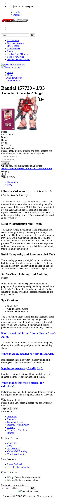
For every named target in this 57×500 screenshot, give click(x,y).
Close (14, 408)
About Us (12, 416)
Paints (10, 51)
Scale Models (13, 48)
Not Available (7, 148)
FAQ (9, 184)
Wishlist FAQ (13, 448)
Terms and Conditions (17, 430)
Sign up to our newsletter (13, 485)
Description (12, 182)
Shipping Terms (14, 422)
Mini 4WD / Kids (15, 56)
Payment (11, 419)
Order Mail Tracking (17, 451)
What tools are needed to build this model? (27, 353)
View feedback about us (18, 467)
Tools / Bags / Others (17, 54)
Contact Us (12, 443)
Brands (10, 433)
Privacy (11, 427)
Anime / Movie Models (18, 59)
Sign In (5, 408)
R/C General (13, 46)
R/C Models (13, 40)
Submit (5, 163)
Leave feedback (14, 464)
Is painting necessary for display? (22, 368)
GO (32, 35)
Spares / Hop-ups (15, 43)
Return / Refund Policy (18, 424)
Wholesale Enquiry (16, 454)
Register (17, 14)
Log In (16, 12)
